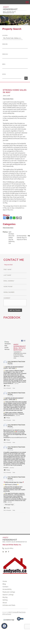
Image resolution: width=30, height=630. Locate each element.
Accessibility (7, 589)
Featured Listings (9, 592)
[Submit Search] (26, 78)
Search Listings (8, 594)
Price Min (4, 44)
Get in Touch (15, 310)
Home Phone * (8, 286)
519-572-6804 (9, 548)
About (5, 602)
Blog (4, 584)
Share (14, 388)
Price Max (5, 54)
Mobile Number (9, 292)
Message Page (9, 504)
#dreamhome (22, 437)
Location (4, 35)
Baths (4, 74)
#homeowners (13, 437)
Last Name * (8, 275)
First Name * (8, 269)
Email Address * (9, 281)
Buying (5, 597)
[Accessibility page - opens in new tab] (20, 619)
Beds (3, 64)
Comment (7, 298)
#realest (6, 467)
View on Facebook (7, 388)
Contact (5, 587)
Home (5, 581)
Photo (8, 386)
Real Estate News (8, 99)
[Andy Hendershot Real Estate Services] (7, 346)
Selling (5, 600)
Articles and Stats (9, 605)
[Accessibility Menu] (4, 626)
